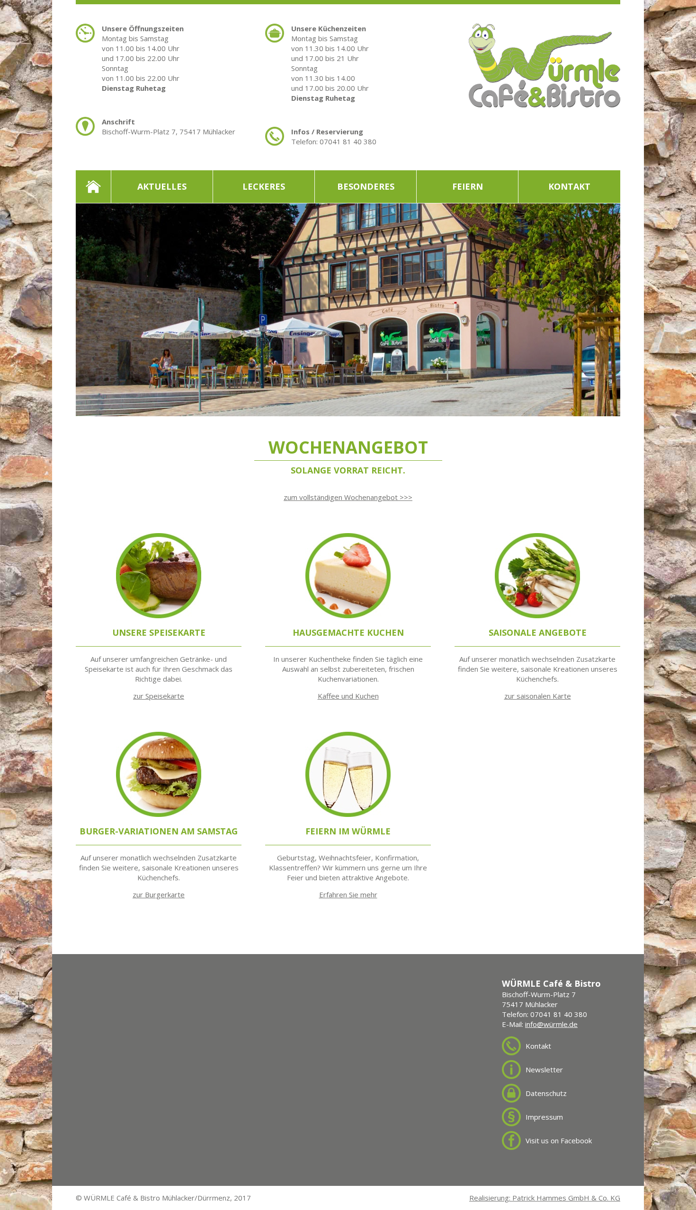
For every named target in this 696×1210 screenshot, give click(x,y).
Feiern (467, 186)
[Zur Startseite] (544, 28)
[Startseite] (93, 186)
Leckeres (263, 186)
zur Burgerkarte (159, 894)
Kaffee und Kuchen (348, 696)
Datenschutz (546, 1093)
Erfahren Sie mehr (348, 894)
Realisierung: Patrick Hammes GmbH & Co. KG (544, 1197)
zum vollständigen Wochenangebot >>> (348, 497)
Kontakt (569, 186)
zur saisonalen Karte (537, 696)
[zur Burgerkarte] (158, 736)
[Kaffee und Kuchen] (348, 538)
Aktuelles (162, 186)
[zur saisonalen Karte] (537, 538)
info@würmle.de (551, 1024)
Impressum (544, 1117)
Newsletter (544, 1069)
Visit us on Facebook (559, 1140)
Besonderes (365, 186)
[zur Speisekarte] (158, 538)
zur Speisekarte (158, 696)
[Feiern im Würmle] (348, 736)
